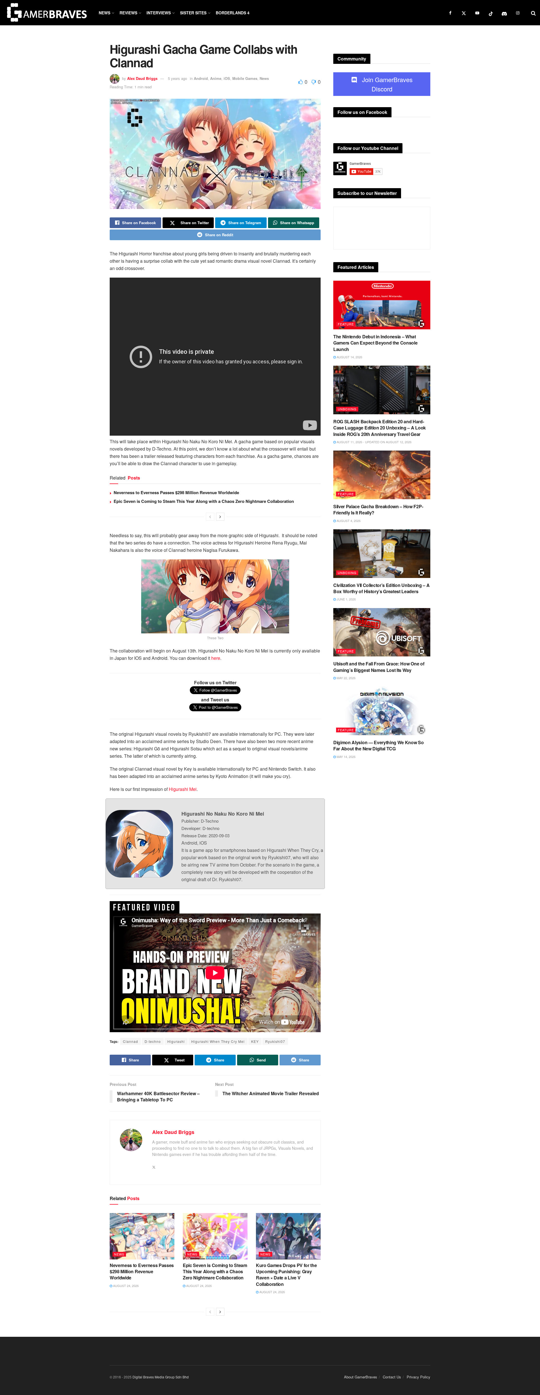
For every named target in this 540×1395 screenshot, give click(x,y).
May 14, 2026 (346, 756)
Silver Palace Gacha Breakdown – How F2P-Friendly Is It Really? (378, 509)
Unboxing (347, 409)
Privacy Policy (418, 1377)
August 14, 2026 (349, 357)
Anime (215, 78)
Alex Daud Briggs (142, 78)
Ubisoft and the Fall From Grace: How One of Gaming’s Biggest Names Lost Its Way (378, 666)
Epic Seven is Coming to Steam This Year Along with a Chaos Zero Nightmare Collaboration (204, 501)
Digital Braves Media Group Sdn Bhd (160, 1376)
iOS (227, 78)
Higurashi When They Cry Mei (218, 1041)
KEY (255, 1041)
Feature (346, 324)
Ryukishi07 (275, 1041)
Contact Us (392, 1377)
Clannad (130, 1041)
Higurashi (176, 1041)
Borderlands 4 (232, 12)
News (104, 12)
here (215, 658)
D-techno (153, 1041)
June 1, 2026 (346, 599)
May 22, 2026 (346, 678)
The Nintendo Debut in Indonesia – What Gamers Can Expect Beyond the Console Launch (375, 342)
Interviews (159, 12)
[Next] (220, 517)
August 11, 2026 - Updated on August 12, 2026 (373, 442)
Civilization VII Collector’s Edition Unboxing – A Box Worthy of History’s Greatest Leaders (381, 588)
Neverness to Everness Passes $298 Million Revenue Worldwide (176, 492)
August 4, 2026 (348, 520)
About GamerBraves (360, 1377)
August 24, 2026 (125, 1285)
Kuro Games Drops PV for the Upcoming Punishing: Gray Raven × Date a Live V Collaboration (286, 1274)
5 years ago (177, 78)
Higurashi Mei (183, 789)
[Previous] (210, 517)
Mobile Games (244, 78)
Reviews (128, 12)
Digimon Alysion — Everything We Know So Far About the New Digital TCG (378, 745)
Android (201, 78)
